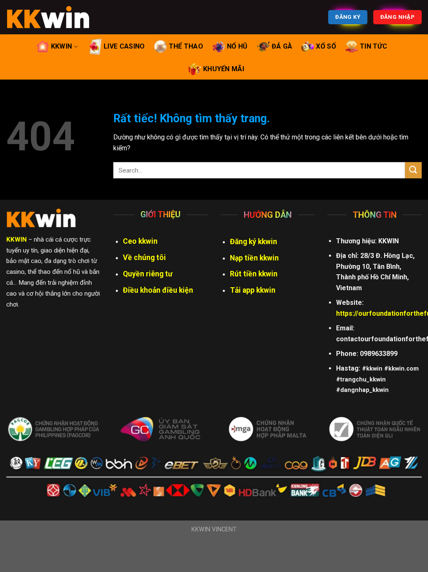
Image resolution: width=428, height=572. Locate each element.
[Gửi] (413, 170)
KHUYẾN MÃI (223, 69)
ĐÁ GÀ (282, 46)
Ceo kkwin (140, 241)
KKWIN (61, 46)
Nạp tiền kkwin (254, 258)
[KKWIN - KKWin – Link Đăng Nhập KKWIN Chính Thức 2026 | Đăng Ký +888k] (48, 17)
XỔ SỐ (326, 46)
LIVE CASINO (124, 46)
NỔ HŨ (237, 46)
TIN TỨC (373, 46)
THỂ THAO (186, 46)
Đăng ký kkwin (253, 241)
